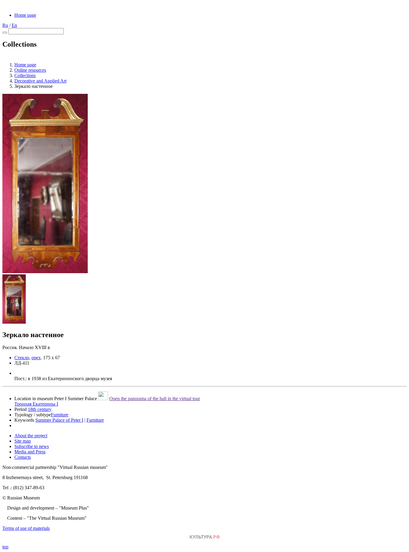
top (5, 546)
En (14, 25)
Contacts (22, 457)
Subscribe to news (31, 446)
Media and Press (30, 451)
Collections (25, 75)
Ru (5, 25)
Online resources (30, 70)
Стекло (21, 357)
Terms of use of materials (26, 528)
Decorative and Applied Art (40, 80)
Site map (22, 441)
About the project (30, 435)
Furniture (59, 414)
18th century (39, 409)
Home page (25, 15)
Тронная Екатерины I (36, 403)
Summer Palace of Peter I (59, 420)
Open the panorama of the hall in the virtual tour (154, 398)
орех (36, 357)
